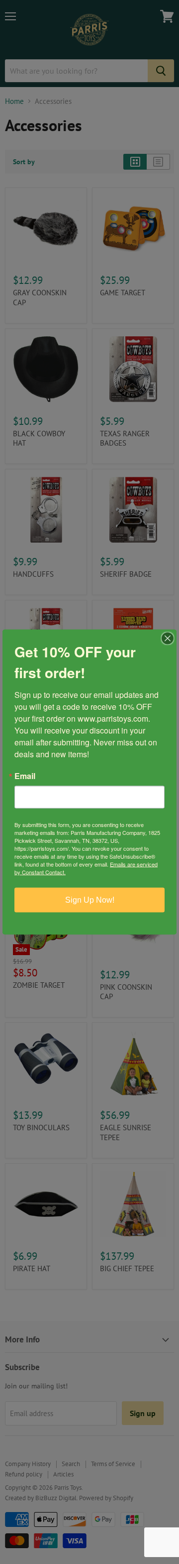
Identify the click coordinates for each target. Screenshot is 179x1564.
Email (24, 776)
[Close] (168, 638)
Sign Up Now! (89, 900)
